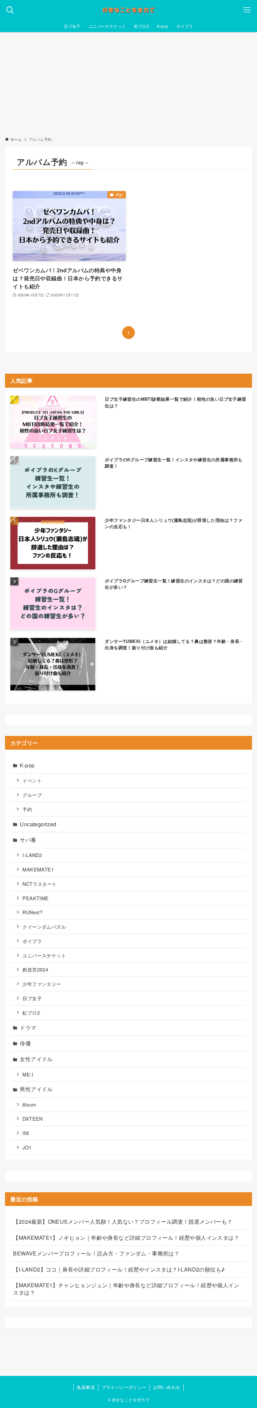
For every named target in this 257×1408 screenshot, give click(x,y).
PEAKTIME (35, 898)
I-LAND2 (32, 854)
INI (25, 1132)
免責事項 (86, 1387)
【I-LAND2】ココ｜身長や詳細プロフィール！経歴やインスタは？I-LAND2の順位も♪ (119, 1269)
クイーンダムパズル (44, 926)
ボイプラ (32, 940)
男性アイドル (36, 1089)
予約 (27, 809)
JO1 (26, 1147)
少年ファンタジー (41, 983)
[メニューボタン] (247, 10)
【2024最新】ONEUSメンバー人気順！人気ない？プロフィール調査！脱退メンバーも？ (122, 1221)
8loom (29, 1104)
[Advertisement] (128, 82)
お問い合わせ (166, 1387)
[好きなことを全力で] (128, 10)
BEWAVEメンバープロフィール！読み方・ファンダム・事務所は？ (96, 1253)
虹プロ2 (31, 1012)
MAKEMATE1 (38, 869)
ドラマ (28, 1027)
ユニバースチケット (44, 955)
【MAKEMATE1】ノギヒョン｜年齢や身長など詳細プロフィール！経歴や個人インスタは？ (126, 1237)
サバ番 (28, 840)
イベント (32, 780)
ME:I (27, 1074)
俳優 (25, 1043)
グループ (32, 794)
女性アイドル (36, 1059)
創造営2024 (35, 969)
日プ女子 (32, 998)
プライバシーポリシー (124, 1387)
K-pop (27, 765)
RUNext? (32, 912)
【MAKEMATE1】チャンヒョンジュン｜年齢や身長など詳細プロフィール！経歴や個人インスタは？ (126, 1288)
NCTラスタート (39, 883)
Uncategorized (38, 824)
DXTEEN (32, 1118)
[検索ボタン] (10, 10)
